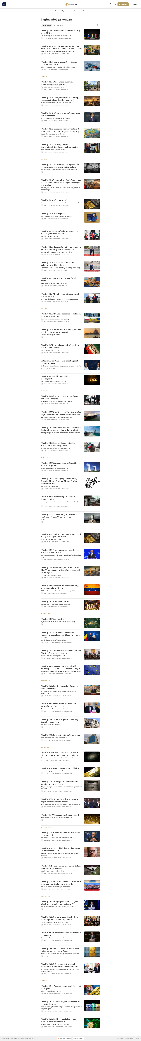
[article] (70, 36)
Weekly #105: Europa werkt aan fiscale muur (59, 279)
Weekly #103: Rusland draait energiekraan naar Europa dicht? (61, 315)
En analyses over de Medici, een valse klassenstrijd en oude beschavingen (60, 189)
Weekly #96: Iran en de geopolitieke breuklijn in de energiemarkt (58, 444)
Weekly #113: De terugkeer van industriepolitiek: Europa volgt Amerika (59, 145)
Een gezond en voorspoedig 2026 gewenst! (55, 604)
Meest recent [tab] (46, 25)
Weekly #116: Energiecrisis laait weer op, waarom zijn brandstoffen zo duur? (60, 98)
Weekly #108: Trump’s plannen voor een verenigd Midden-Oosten (59, 232)
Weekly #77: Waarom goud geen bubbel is (60, 768)
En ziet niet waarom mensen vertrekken (54, 738)
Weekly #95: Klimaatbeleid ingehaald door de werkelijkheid (61, 464)
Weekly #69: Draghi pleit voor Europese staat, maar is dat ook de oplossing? (59, 902)
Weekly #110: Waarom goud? (54, 200)
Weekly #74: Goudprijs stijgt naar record (60, 815)
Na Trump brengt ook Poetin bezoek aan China (56, 252)
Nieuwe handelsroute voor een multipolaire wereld (58, 67)
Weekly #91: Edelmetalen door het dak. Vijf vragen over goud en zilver (61, 535)
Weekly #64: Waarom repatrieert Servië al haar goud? (61, 987)
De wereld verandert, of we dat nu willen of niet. (57, 758)
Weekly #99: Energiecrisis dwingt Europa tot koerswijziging (60, 397)
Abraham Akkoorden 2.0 (49, 236)
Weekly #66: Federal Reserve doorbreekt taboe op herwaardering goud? (60, 949)
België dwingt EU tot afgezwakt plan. (53, 640)
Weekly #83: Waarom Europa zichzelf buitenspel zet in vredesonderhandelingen (61, 667)
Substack (119, 1038)
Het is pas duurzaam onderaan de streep (54, 468)
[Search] (111, 4)
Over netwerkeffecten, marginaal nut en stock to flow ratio (60, 203)
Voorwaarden (22, 1038)
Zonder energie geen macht (50, 335)
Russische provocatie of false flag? (52, 871)
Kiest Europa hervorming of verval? (53, 656)
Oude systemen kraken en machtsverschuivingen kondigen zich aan (60, 503)
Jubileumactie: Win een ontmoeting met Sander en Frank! (59, 362)
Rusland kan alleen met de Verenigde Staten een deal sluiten (61, 671)
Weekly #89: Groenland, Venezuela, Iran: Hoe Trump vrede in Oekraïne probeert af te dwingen (60, 570)
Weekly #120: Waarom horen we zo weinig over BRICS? (60, 31)
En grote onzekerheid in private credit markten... (57, 401)
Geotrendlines (50, 368)
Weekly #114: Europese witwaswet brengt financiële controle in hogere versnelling (60, 130)
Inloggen (134, 4)
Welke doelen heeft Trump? (50, 350)
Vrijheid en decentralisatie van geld (52, 938)
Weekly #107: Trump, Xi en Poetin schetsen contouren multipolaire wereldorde (61, 248)
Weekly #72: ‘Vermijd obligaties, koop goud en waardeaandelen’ (60, 849)
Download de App (78, 1038)
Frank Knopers (58, 38)
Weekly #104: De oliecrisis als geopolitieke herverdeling (60, 295)
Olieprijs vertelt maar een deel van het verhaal (56, 103)
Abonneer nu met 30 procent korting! (53, 381)
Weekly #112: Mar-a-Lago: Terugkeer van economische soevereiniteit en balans (60, 165)
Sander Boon (70, 38)
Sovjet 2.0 (44, 519)
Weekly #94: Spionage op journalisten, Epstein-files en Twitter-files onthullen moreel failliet (59, 481)
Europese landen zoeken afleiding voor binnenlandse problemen (58, 692)
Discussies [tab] (60, 25)
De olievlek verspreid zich (49, 486)
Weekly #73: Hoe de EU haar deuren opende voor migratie (61, 833)
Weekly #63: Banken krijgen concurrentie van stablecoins (60, 1002)
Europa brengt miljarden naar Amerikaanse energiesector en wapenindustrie (61, 970)
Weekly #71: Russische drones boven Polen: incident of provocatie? (61, 867)
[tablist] (52, 25)
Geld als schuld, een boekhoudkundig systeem (56, 216)
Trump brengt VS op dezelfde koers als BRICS (56, 36)
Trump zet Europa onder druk (51, 575)
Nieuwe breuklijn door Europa (51, 991)
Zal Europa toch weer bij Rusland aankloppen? (56, 417)
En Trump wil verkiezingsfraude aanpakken (55, 118)
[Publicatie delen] (115, 4)
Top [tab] (54, 25)
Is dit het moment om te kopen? (52, 539)
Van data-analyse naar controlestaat (53, 87)
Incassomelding (31, 1038)
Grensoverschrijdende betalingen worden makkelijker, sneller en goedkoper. (61, 1008)
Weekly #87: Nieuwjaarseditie (55, 601)
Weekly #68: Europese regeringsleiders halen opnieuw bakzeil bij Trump (59, 918)
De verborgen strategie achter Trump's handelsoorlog (59, 169)
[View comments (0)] (56, 41)
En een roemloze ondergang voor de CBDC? (55, 1024)
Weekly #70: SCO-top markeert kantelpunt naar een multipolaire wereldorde (61, 882)
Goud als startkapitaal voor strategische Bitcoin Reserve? (60, 953)
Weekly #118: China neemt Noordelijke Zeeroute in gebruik (59, 63)
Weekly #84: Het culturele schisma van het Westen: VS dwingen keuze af (61, 651)
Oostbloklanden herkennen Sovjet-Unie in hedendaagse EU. (61, 804)
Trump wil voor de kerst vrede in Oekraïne (55, 709)
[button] (57, 11)
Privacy (16, 1038)
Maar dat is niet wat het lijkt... (51, 724)
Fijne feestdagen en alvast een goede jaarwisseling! (58, 622)
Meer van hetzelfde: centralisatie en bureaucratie (57, 906)
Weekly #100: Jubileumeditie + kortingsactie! (55, 377)
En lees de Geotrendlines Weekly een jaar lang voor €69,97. (61, 366)
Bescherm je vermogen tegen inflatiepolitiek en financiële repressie (60, 854)
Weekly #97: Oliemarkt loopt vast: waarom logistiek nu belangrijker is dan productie (61, 428)
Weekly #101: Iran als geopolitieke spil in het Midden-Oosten (60, 346)
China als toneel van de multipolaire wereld (55, 887)
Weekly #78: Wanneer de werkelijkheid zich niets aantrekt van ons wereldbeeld (59, 754)
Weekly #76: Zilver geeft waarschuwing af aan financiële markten (60, 782)
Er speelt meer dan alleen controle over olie (55, 448)
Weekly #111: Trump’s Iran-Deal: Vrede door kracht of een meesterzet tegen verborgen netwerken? (61, 182)
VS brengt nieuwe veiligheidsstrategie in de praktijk (58, 591)
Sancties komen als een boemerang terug (55, 319)
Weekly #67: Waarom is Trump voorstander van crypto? (61, 934)
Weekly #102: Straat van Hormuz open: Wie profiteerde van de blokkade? (61, 330)
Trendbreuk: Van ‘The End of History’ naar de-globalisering (60, 268)
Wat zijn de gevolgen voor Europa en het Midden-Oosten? (60, 433)
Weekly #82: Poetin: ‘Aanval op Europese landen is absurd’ (59, 687)
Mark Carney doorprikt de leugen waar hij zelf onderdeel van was (61, 556)
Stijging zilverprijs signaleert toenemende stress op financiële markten (61, 788)
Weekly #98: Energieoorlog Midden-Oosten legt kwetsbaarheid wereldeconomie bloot (61, 413)
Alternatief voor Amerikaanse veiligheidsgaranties (57, 51)
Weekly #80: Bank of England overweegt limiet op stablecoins (60, 720)
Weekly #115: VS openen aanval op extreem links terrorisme (61, 114)
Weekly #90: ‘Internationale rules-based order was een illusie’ (60, 551)
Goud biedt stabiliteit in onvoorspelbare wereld (57, 817)
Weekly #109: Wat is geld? (53, 213)
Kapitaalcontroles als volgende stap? (53, 134)
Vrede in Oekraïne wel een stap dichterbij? (55, 922)
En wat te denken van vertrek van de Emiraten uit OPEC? (59, 299)
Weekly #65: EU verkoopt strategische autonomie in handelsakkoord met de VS (59, 965)
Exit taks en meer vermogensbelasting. (54, 283)
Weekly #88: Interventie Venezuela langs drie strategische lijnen (60, 587)
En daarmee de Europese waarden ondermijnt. (56, 838)
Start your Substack (65, 1038)
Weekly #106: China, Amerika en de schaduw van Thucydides (57, 263)
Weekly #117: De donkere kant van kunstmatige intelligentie (57, 83)
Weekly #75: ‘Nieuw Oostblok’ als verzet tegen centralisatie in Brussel (59, 800)
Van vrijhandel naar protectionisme (53, 150)
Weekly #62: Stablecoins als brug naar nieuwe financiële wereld (58, 1020)
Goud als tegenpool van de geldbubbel (54, 771)
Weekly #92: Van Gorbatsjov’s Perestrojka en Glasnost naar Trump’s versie (60, 515)
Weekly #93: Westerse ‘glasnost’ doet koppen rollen (58, 498)
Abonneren (123, 4)
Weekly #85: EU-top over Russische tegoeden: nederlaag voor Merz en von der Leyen (60, 635)
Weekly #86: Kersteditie (52, 619)
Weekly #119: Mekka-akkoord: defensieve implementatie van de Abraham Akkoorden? (61, 47)
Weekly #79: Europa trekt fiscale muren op (60, 735)
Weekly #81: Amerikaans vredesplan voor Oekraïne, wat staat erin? (60, 705)
